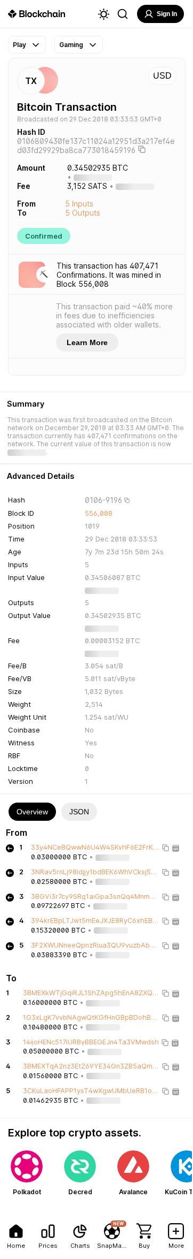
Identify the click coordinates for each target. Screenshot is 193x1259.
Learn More (87, 342)
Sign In (167, 14)
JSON (79, 811)
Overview (32, 811)
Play (19, 45)
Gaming (71, 45)
